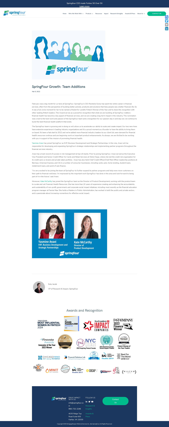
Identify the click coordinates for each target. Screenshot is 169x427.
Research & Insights (116, 14)
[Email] (167, 25)
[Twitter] (167, 21)
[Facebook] (167, 17)
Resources (98, 14)
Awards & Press (130, 14)
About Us (140, 14)
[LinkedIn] (167, 29)
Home (64, 14)
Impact (106, 14)
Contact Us (156, 14)
